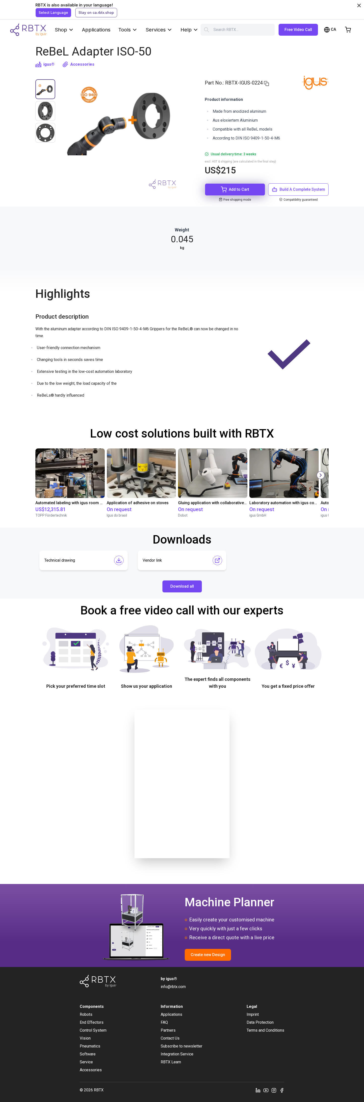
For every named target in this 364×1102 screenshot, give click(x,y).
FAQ (164, 1022)
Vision (85, 1038)
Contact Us (170, 1038)
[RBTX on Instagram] (273, 1090)
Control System (93, 1030)
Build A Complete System (302, 189)
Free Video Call (298, 29)
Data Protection (260, 1022)
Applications (96, 30)
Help (186, 30)
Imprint (253, 1014)
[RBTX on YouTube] (265, 1090)
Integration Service (177, 1054)
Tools (124, 30)
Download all (182, 586)
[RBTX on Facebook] (281, 1090)
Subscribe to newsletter (181, 1046)
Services (156, 30)
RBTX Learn (171, 1062)
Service (86, 1062)
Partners (168, 1030)
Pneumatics (90, 1046)
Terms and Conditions (265, 1030)
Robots (86, 1014)
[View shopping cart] (348, 30)
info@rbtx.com (173, 986)
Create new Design (208, 954)
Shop (61, 30)
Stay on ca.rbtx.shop (96, 12)
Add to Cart (239, 189)
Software (88, 1054)
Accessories (82, 64)
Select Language (53, 12)
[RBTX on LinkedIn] (258, 1090)
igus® (48, 64)
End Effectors (92, 1022)
